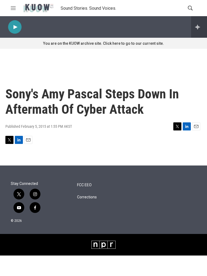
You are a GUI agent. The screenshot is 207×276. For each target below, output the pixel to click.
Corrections (87, 197)
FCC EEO (84, 185)
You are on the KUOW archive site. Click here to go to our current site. (103, 43)
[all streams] (199, 27)
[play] (15, 27)
